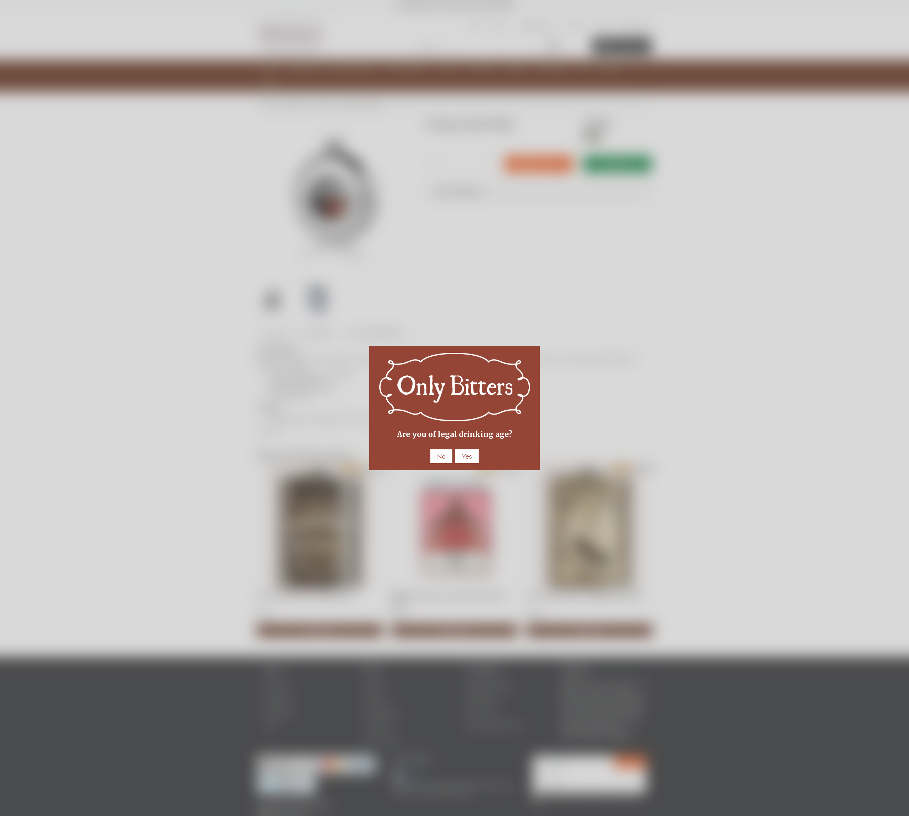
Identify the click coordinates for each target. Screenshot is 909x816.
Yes (467, 456)
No (441, 456)
